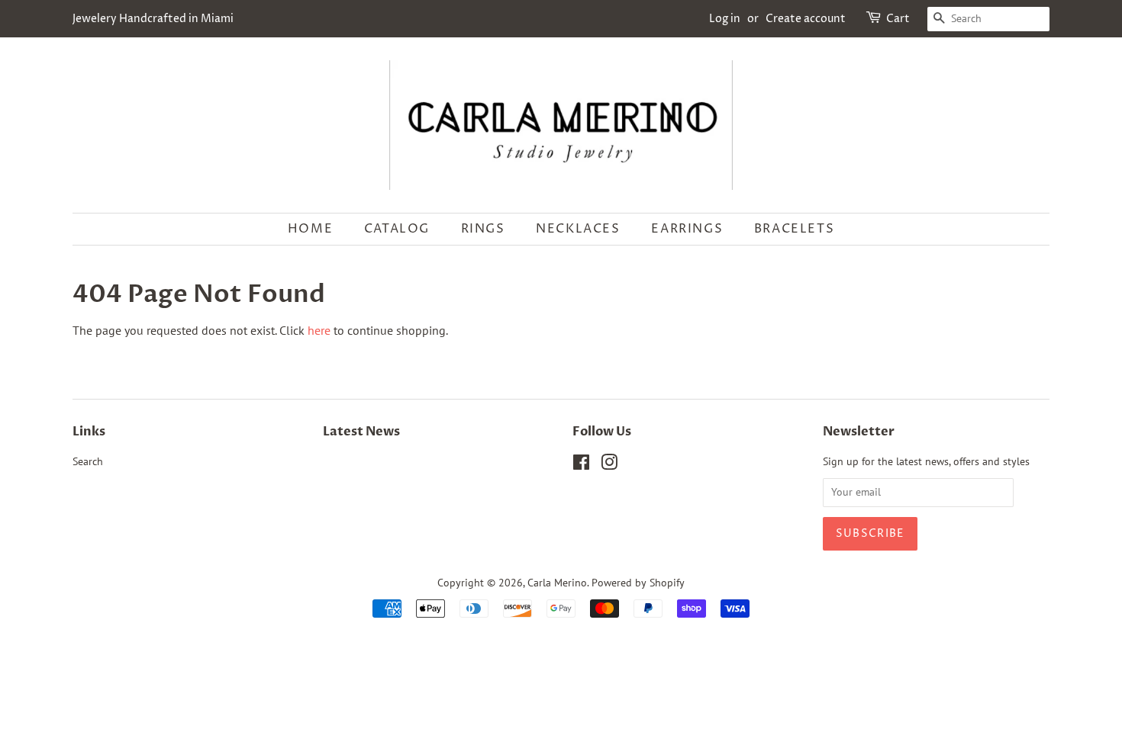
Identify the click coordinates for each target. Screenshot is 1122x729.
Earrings (687, 228)
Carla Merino (557, 582)
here (319, 330)
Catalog (397, 228)
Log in (724, 18)
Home (310, 228)
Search (88, 461)
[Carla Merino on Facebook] (581, 465)
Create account (806, 18)
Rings (483, 228)
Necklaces (578, 228)
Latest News (361, 431)
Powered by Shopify (638, 582)
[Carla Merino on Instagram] (609, 465)
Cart (898, 18)
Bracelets (794, 228)
